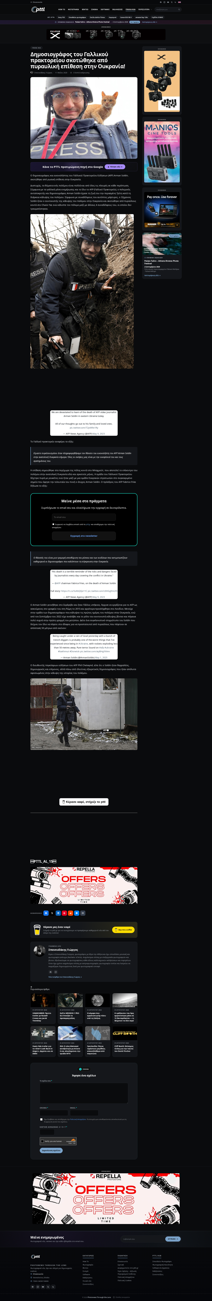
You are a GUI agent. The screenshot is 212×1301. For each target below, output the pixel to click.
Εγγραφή (172, 1239)
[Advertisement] (83, 389)
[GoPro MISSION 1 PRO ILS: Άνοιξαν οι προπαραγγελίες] (70, 1000)
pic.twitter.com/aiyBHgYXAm (95, 651)
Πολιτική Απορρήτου (78, 1119)
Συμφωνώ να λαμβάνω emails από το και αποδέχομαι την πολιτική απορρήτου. (83, 526)
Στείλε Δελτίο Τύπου (97, 17)
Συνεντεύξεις (88, 1284)
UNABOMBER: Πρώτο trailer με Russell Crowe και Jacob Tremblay (42, 1017)
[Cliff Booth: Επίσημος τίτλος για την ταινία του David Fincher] (125, 1033)
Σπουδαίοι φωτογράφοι (77, 17)
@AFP (57, 583)
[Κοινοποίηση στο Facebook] (46, 913)
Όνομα (44, 1108)
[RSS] (175, 2)
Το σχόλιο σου (46, 1081)
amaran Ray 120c (142, 17)
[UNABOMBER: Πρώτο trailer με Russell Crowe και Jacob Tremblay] (43, 1000)
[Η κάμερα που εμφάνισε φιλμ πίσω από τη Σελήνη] (97, 1000)
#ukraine (109, 647)
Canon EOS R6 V (126, 17)
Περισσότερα (143, 9)
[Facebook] (160, 2)
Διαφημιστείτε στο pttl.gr (128, 1268)
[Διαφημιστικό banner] (106, 34)
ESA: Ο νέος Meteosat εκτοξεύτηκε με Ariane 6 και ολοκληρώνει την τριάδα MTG (70, 1050)
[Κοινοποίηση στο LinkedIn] (58, 913)
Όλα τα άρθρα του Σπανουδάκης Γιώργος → (65, 977)
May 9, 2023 (99, 433)
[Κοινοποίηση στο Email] (82, 913)
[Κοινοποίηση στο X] (52, 913)
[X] (171, 2)
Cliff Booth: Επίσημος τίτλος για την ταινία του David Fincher (123, 1048)
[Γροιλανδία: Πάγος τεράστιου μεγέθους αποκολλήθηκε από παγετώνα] (97, 1033)
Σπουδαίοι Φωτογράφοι (162, 1261)
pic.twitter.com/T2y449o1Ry (84, 427)
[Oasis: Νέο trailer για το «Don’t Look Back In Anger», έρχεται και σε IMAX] (43, 1033)
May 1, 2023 (101, 657)
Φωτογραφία (73, 9)
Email (73, 1108)
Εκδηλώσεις (117, 9)
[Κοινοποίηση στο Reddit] (70, 913)
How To (61, 9)
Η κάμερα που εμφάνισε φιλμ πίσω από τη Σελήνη (96, 1015)
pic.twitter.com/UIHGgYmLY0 (102, 590)
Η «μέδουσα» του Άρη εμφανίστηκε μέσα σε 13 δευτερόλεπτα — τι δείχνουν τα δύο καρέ (124, 1017)
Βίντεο (85, 9)
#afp (101, 647)
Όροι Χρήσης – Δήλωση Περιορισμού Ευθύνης (127, 1272)
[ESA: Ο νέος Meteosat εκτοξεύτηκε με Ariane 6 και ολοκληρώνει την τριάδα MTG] (70, 1033)
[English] (179, 2)
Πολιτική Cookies (125, 1280)
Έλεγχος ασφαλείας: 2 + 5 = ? (53, 1127)
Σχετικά (121, 1265)
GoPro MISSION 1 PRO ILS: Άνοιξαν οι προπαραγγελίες (69, 1015)
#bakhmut (63, 651)
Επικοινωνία (38, 1274)
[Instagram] (164, 2)
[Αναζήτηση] (179, 9)
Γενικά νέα (131, 9)
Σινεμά (94, 9)
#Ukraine (83, 643)
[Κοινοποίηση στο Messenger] (76, 913)
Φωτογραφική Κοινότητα (162, 1265)
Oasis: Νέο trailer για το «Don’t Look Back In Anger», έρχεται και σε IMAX (43, 1050)
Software (105, 9)
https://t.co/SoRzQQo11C (74, 590)
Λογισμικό (112, 17)
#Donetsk (75, 651)
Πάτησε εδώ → (116, 167)
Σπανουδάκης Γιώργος (43, 72)
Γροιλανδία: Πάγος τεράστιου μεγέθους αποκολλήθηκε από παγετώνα (96, 1050)
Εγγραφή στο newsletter (83, 535)
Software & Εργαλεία (160, 1268)
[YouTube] (168, 2)
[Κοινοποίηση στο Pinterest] (64, 913)
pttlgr (88, 524)
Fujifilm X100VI (157, 17)
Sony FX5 (61, 17)
